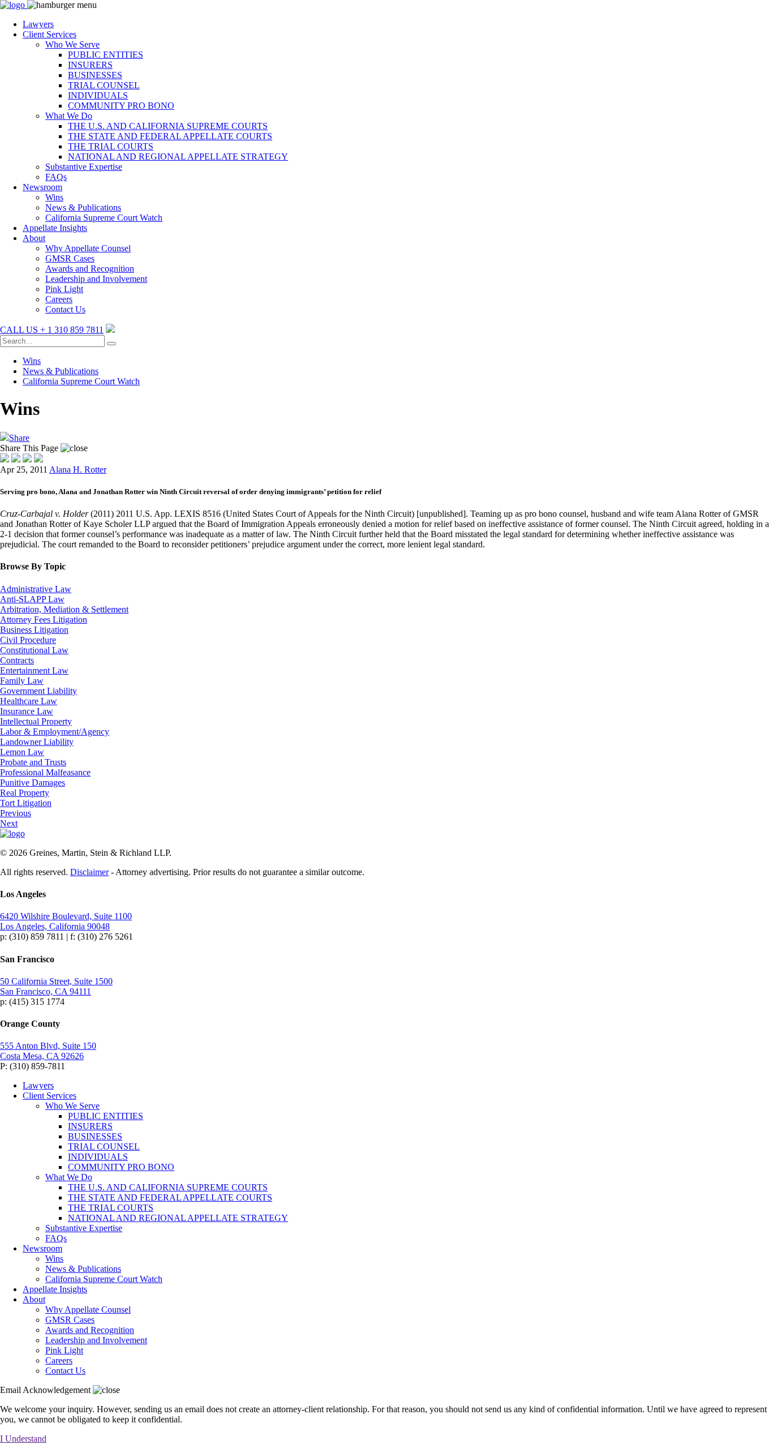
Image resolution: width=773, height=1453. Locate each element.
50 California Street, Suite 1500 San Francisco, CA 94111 (56, 986)
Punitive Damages (32, 782)
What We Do (68, 116)
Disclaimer (89, 872)
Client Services (49, 34)
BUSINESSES (95, 75)
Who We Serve (72, 44)
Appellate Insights (55, 228)
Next (9, 823)
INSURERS (90, 65)
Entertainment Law (34, 670)
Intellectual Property (36, 721)
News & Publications (83, 207)
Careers (58, 299)
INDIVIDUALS (98, 95)
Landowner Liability (37, 742)
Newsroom (42, 187)
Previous (15, 813)
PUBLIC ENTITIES (105, 54)
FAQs (56, 177)
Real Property (24, 793)
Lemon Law (22, 752)
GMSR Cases (70, 258)
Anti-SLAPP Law (32, 599)
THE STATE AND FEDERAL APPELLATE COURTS (170, 136)
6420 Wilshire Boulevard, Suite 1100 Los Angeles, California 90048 (66, 921)
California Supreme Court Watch (103, 217)
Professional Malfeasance (45, 772)
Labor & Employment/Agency (54, 731)
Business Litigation (34, 630)
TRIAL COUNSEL (104, 85)
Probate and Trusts (33, 762)
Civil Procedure (28, 640)
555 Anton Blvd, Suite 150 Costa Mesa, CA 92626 (48, 1051)
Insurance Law (26, 711)
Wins (54, 197)
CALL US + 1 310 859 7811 (52, 330)
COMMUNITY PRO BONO (121, 105)
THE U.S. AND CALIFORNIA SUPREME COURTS (168, 126)
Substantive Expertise (83, 167)
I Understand (23, 1438)
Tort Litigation (25, 803)
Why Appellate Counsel (88, 248)
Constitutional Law (34, 650)
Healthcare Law (28, 701)
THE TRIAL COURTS (110, 146)
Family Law (22, 680)
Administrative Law (35, 589)
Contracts (17, 660)
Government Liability (38, 691)
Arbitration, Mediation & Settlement (64, 609)
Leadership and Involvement (96, 279)
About (34, 238)
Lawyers (38, 24)
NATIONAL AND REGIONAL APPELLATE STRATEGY (178, 156)
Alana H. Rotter (77, 469)
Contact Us (65, 309)
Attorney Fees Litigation (43, 619)
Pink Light (64, 289)
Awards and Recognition (89, 268)
